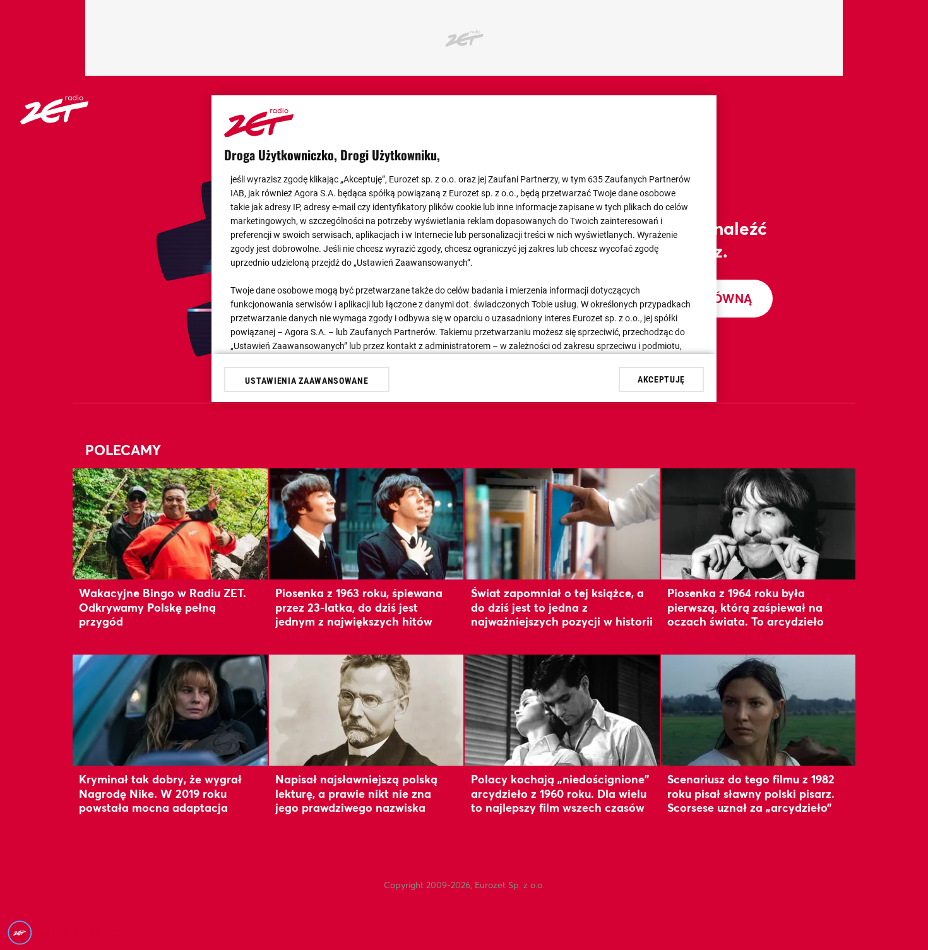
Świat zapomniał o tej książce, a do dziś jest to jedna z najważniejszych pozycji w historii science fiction (562, 614)
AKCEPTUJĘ (661, 379)
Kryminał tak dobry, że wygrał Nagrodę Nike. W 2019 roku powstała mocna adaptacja (160, 793)
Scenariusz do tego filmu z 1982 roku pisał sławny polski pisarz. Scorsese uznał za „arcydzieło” (751, 793)
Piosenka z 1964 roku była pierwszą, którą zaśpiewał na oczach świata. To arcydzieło (745, 607)
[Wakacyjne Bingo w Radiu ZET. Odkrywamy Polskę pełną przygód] (170, 523)
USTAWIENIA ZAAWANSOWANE (306, 381)
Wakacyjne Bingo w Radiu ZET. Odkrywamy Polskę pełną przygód (162, 607)
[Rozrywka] (54, 120)
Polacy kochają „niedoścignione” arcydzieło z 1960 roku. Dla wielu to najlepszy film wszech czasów (560, 793)
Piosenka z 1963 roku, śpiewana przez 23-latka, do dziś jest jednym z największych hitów (359, 607)
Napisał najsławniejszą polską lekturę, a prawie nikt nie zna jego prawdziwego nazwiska (356, 793)
